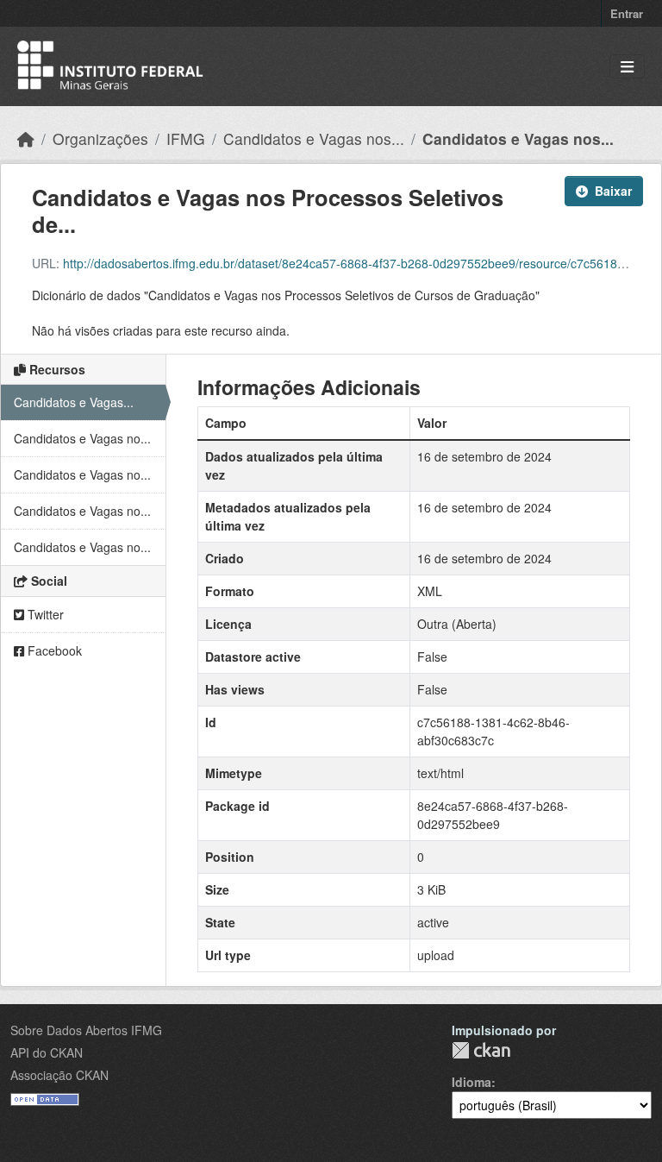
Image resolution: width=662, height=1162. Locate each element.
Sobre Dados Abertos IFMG (86, 1030)
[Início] (25, 138)
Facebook (53, 650)
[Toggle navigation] (627, 66)
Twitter (44, 614)
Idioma (471, 1081)
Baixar (613, 190)
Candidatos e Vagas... (74, 402)
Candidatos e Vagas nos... (313, 138)
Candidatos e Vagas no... (82, 438)
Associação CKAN (59, 1074)
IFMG (185, 138)
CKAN (481, 1050)
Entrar (626, 13)
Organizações (100, 138)
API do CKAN (46, 1052)
